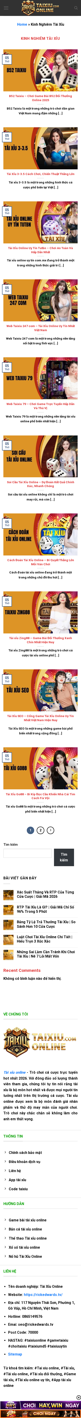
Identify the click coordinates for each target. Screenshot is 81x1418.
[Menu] (6, 7)
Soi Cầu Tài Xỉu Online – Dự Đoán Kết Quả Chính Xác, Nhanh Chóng (40, 484)
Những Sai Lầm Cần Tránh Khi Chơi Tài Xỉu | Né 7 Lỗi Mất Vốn (46, 954)
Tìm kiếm (10, 845)
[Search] (76, 8)
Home (22, 24)
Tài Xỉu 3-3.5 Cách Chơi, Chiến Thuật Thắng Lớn (40, 174)
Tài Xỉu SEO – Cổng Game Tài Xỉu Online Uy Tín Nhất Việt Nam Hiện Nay (40, 718)
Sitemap (15, 1354)
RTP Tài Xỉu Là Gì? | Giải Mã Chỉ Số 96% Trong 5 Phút (45, 909)
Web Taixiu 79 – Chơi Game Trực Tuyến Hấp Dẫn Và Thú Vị (40, 406)
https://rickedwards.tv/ (43, 1295)
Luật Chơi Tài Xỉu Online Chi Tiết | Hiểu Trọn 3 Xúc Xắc (44, 939)
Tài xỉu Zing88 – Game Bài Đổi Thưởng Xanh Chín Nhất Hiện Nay (40, 640)
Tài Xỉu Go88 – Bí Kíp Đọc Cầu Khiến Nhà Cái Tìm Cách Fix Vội (40, 796)
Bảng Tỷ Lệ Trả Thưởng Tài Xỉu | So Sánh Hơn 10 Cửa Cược (46, 924)
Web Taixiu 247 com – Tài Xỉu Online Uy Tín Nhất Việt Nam (41, 328)
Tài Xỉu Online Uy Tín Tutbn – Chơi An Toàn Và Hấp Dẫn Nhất (40, 250)
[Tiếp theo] (50, 830)
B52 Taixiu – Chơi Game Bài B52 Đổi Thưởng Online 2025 (40, 98)
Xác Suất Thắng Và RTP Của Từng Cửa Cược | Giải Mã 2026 (45, 894)
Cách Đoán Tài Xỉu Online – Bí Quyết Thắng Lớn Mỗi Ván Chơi (40, 562)
